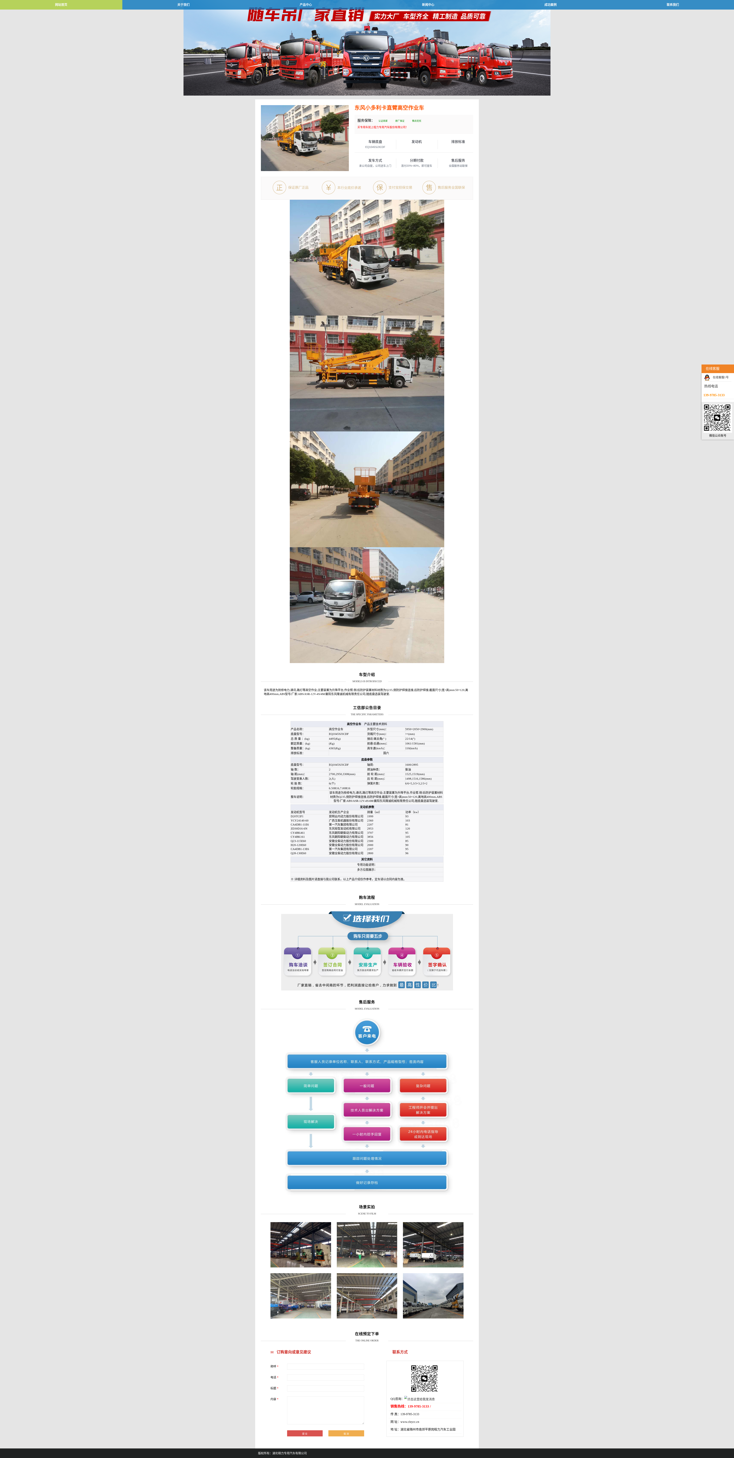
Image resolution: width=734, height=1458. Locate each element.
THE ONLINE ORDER (367, 1340)
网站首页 (61, 4)
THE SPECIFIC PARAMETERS (367, 714)
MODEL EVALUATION (367, 904)
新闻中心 (428, 4)
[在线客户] (697, 368)
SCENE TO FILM (367, 1213)
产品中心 (306, 4)
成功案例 (550, 4)
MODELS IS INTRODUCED (367, 681)
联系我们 (673, 4)
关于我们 (183, 4)
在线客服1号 (721, 377)
